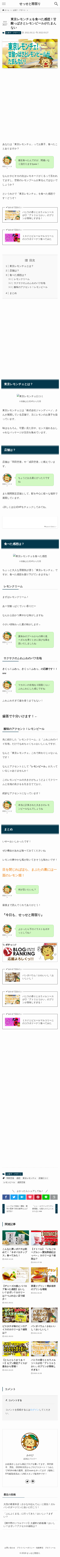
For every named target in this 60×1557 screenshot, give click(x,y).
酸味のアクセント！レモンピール (31, 287)
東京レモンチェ (29, 1178)
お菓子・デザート (13, 33)
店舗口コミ (43, 1178)
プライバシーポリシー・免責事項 (30, 1548)
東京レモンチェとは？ (22, 266)
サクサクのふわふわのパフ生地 (29, 283)
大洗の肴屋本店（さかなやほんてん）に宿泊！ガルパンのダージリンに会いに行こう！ (29, 1505)
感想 (18, 1178)
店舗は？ (14, 270)
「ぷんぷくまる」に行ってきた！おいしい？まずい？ (28, 1515)
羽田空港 (10, 1178)
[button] (56, 4)
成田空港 (21, 1182)
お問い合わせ (9, 1548)
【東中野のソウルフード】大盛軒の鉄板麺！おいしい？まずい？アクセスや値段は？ (29, 1524)
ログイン (34, 1410)
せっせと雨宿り (30, 3)
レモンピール (9, 1182)
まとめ (13, 293)
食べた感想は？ (18, 275)
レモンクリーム (22, 279)
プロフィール (50, 1548)
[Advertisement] (30, 102)
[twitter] (27, 1481)
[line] (33, 1481)
